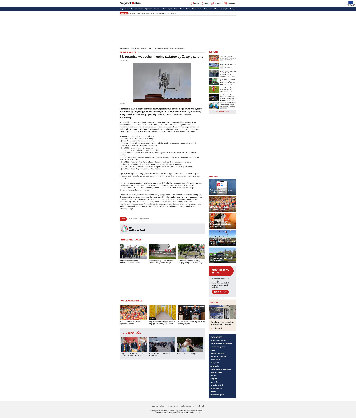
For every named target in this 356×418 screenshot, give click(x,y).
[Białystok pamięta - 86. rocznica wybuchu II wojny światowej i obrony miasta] (162, 251)
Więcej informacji (216, 328)
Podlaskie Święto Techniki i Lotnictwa (159, 355)
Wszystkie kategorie (217, 395)
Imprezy (196, 3)
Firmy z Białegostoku (126, 9)
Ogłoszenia (218, 3)
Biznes (182, 9)
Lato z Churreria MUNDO (143, 13)
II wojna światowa (144, 219)
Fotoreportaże (131, 332)
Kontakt (182, 406)
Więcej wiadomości (221, 111)
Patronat (169, 406)
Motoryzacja (208, 9)
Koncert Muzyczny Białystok (187, 354)
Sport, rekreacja (215, 382)
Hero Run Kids (171, 13)
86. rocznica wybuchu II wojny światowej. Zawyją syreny (167, 48)
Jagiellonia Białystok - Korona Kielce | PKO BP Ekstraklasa (132, 355)
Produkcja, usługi (216, 372)
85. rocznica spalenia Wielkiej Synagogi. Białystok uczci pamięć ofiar (190, 262)
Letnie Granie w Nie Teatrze (158, 13)
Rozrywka (213, 379)
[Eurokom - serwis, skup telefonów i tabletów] (222, 312)
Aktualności (144, 48)
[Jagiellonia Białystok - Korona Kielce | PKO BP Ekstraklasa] (134, 344)
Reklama (213, 375)
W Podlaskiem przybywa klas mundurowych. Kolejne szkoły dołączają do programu (227, 80)
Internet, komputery (217, 353)
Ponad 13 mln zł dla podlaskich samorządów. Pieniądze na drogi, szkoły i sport (228, 96)
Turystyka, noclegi (216, 385)
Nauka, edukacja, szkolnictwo (220, 369)
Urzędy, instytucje (216, 388)
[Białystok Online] (130, 3)
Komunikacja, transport (218, 356)
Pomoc (188, 406)
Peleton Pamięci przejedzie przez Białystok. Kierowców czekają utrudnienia (228, 72)
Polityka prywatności (156, 411)
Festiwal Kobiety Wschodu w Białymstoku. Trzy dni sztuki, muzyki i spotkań (228, 104)
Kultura (164, 9)
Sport (170, 9)
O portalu (155, 406)
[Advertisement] (178, 31)
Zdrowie (216, 9)
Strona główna (124, 48)
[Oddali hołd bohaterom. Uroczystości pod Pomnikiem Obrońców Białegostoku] (133, 251)
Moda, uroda (214, 363)
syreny (135, 219)
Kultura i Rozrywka (224, 108)
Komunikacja (231, 3)
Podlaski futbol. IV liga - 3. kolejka (228, 65)
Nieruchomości (197, 9)
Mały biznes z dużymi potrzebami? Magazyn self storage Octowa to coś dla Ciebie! (162, 323)
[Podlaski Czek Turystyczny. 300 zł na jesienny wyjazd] (191, 312)
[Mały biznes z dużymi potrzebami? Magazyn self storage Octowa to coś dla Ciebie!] (162, 312)
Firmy (206, 3)
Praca (176, 9)
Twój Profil (200, 406)
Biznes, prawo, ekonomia (218, 340)
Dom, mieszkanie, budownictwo (221, 344)
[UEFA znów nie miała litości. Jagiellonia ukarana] (133, 312)
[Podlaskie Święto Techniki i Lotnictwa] (162, 344)
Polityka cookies (169, 411)
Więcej (232, 9)
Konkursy (132, 13)
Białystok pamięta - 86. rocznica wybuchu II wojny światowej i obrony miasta (161, 262)
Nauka (188, 9)
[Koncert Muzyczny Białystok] (190, 344)
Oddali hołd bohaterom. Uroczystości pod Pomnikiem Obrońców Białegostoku (130, 262)
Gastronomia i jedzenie (218, 347)
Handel (212, 350)
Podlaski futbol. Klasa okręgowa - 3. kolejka (226, 88)
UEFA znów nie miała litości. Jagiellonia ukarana (130, 323)
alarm (130, 219)
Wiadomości (139, 9)
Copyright (179, 411)
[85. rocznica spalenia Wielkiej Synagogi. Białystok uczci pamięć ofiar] (191, 251)
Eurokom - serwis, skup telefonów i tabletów (222, 323)
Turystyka (224, 9)
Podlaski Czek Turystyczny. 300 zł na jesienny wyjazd (191, 323)
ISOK (194, 406)
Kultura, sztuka (215, 360)
